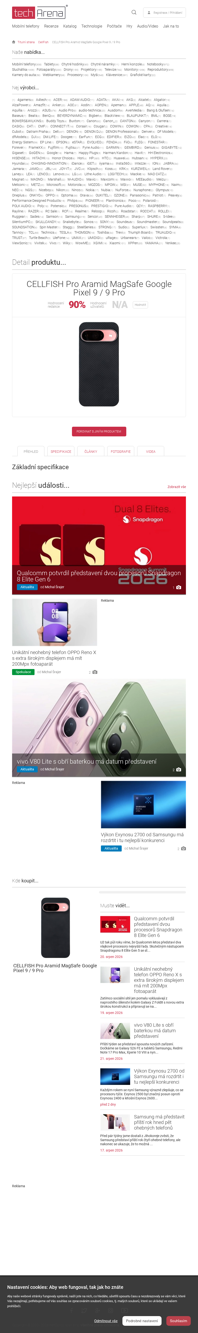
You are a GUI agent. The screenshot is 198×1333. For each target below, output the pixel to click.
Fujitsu (73, 147)
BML (156, 116)
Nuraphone (143, 190)
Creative (163, 126)
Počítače (114, 26)
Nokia (92, 190)
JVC (79, 169)
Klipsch (95, 169)
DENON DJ (94, 131)
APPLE (136, 105)
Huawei (121, 158)
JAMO (36, 169)
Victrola (163, 238)
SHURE (154, 216)
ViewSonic (22, 243)
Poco (134, 200)
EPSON (63, 142)
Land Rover (162, 169)
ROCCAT (148, 211)
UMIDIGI (95, 238)
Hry (129, 26)
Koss (111, 169)
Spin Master (50, 227)
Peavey (175, 195)
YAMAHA (154, 243)
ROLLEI (165, 211)
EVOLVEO (95, 142)
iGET (92, 163)
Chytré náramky (105, 64)
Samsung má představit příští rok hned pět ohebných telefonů (159, 1122)
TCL (33, 232)
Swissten (158, 227)
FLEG (140, 142)
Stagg (69, 227)
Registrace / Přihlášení (168, 12)
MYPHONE (159, 185)
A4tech (43, 100)
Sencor (95, 216)
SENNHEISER (117, 216)
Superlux (140, 227)
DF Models (166, 131)
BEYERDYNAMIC (71, 116)
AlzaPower (21, 105)
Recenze (51, 26)
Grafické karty (143, 75)
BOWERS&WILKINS (28, 121)
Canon (94, 121)
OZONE (120, 195)
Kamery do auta (26, 75)
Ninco (77, 190)
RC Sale (52, 211)
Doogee (69, 137)
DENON (74, 131)
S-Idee (169, 216)
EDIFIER (114, 137)
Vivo (55, 243)
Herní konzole (133, 64)
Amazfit (42, 105)
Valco (147, 238)
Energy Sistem (25, 142)
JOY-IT (65, 169)
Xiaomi (117, 243)
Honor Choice (63, 158)
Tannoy (19, 232)
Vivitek (40, 243)
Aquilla (18, 110)
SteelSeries (86, 227)
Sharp (138, 216)
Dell (58, 131)
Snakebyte (72, 222)
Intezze (142, 163)
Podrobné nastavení (142, 1321)
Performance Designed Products (38, 200)
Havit (140, 153)
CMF (43, 126)
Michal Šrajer (54, 587)
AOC (73, 105)
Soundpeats (173, 222)
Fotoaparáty (49, 69)
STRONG (107, 227)
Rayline (19, 211)
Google (54, 153)
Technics (49, 232)
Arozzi (34, 110)
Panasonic (140, 195)
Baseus (19, 116)
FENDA (113, 142)
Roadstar (129, 211)
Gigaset (19, 153)
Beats (34, 116)
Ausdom (115, 110)
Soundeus (125, 222)
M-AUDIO (76, 179)
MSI (125, 185)
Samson (54, 216)
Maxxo (127, 179)
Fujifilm (55, 147)
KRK (124, 169)
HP (94, 158)
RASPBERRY (159, 206)
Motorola (77, 185)
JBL (51, 169)
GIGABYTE (172, 147)
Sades (37, 216)
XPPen (135, 243)
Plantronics (116, 200)
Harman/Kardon (117, 153)
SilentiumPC (22, 222)
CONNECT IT (62, 126)
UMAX (78, 238)
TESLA (65, 232)
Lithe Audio (95, 174)
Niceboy (46, 190)
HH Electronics (160, 153)
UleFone (61, 238)
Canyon (147, 121)
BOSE (169, 116)
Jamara (19, 169)
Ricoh (113, 211)
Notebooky (158, 64)
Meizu (162, 179)
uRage (112, 238)
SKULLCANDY (47, 222)
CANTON (128, 121)
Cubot (18, 131)
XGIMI (100, 243)
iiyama (106, 163)
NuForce (123, 190)
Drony (71, 69)
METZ (37, 185)
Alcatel (144, 100)
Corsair (83, 126)
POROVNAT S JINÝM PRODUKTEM (99, 431)
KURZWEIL (140, 169)
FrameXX (37, 147)
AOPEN (102, 105)
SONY (107, 222)
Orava (86, 195)
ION (156, 163)
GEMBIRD (133, 147)
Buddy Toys (56, 121)
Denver (148, 131)
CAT (31, 126)
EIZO (130, 137)
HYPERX (159, 158)
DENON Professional (122, 131)
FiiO (128, 142)
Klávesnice (117, 75)
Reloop (98, 211)
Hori (82, 158)
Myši (97, 75)
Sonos (91, 222)
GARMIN (114, 147)
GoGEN (36, 153)
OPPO (52, 195)
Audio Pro (67, 110)
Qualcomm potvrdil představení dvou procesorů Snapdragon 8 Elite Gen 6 (99, 576)
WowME (83, 243)
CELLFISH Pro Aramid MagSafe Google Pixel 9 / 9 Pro (86, 42)
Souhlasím (178, 1321)
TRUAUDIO (166, 232)
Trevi (121, 232)
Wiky (68, 243)
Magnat (20, 179)
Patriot (159, 195)
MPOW (111, 185)
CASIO (18, 126)
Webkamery (54, 75)
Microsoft (56, 185)
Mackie (137, 174)
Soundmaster (148, 222)
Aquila (163, 105)
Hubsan (140, 158)
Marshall (56, 179)
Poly (42, 206)
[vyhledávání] (134, 12)
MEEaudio (145, 179)
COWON (133, 126)
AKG (131, 100)
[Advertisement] (143, 638)
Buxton (76, 121)
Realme (82, 211)
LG (77, 174)
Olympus (164, 190)
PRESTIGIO (101, 206)
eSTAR (78, 142)
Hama (70, 153)
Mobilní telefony (25, 26)
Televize (113, 69)
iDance (78, 163)
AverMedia (135, 110)
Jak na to (171, 26)
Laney (18, 174)
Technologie (91, 26)
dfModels (20, 137)
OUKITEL (104, 195)
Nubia (107, 190)
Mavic (92, 179)
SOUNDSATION (24, 227)
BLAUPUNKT (138, 116)
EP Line (47, 142)
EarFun (86, 137)
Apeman (119, 105)
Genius (151, 147)
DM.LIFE (50, 137)
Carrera (164, 121)
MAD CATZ (157, 174)
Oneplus (19, 195)
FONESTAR (157, 142)
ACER (60, 100)
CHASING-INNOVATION (50, 163)
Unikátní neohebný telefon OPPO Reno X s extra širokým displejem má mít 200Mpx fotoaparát (54, 658)
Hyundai (20, 163)
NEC (17, 190)
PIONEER (94, 200)
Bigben (95, 116)
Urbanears (130, 238)
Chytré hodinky (75, 64)
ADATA (103, 100)
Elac (143, 137)
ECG (100, 137)
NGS (30, 190)
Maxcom (109, 179)
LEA (30, 174)
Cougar (101, 126)
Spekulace (23, 672)
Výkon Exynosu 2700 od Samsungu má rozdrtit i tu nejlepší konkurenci (142, 837)
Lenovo (61, 174)
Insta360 (124, 163)
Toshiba (105, 232)
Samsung (75, 216)
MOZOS (95, 185)
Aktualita (27, 587)
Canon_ (110, 121)
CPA (148, 126)
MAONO (38, 179)
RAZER (35, 211)
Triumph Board (140, 232)
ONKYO (36, 195)
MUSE (139, 185)
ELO (156, 137)
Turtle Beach (39, 238)
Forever (19, 147)
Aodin (86, 105)
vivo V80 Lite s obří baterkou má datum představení (86, 761)
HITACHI (41, 158)
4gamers (25, 100)
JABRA (170, 163)
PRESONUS (79, 206)
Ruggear (20, 216)
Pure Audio (124, 206)
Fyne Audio (93, 147)
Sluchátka (23, 69)
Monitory (134, 69)
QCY (141, 206)
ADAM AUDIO (82, 100)
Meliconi (20, 185)
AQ (150, 105)
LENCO (44, 174)
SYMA (175, 227)
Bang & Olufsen (160, 110)
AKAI (118, 100)
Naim (176, 185)
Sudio (124, 227)
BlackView (114, 116)
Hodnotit (140, 305)
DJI (36, 137)
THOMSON (84, 232)
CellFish (43, 42)
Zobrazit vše (177, 487)
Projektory (91, 69)
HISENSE (21, 158)
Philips (75, 200)
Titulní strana (26, 42)
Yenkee (172, 243)
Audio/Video (147, 26)
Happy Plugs (90, 153)
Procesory (77, 75)
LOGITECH (118, 174)
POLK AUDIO (23, 206)
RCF (67, 211)
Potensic (59, 206)
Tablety (51, 64)
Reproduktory (161, 69)
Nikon (62, 190)
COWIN (117, 126)
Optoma (69, 195)
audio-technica (92, 110)
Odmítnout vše (106, 1321)
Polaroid (150, 200)
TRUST (19, 238)
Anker (58, 105)
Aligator (162, 100)
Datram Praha (39, 131)
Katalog (70, 26)
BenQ (48, 116)
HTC (106, 158)
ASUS (49, 110)
